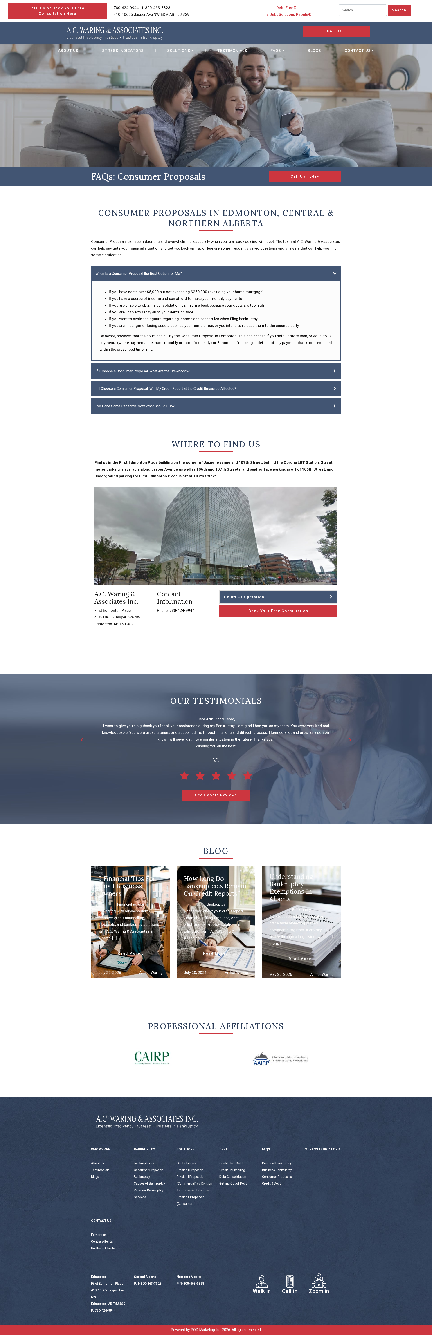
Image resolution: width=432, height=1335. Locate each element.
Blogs (314, 50)
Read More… (131, 953)
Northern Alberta (103, 1248)
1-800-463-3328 (156, 7)
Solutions (178, 50)
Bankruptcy (142, 1177)
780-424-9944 (126, 7)
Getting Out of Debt (233, 1183)
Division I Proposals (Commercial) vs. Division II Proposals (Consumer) (194, 1183)
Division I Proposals (190, 1170)
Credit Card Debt (231, 1163)
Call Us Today (305, 176)
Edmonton (98, 1235)
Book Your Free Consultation (278, 611)
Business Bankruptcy (277, 1170)
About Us (68, 50)
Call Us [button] (335, 31)
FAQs (276, 50)
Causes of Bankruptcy (149, 1183)
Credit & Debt (271, 1183)
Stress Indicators (123, 50)
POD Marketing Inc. (206, 1330)
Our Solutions (186, 1163)
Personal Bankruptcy (277, 1163)
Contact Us (358, 50)
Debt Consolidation (232, 1177)
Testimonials (232, 50)
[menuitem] (68, 50)
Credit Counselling (232, 1170)
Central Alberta (102, 1241)
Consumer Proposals (277, 1177)
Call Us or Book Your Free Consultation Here (57, 11)
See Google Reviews (216, 795)
